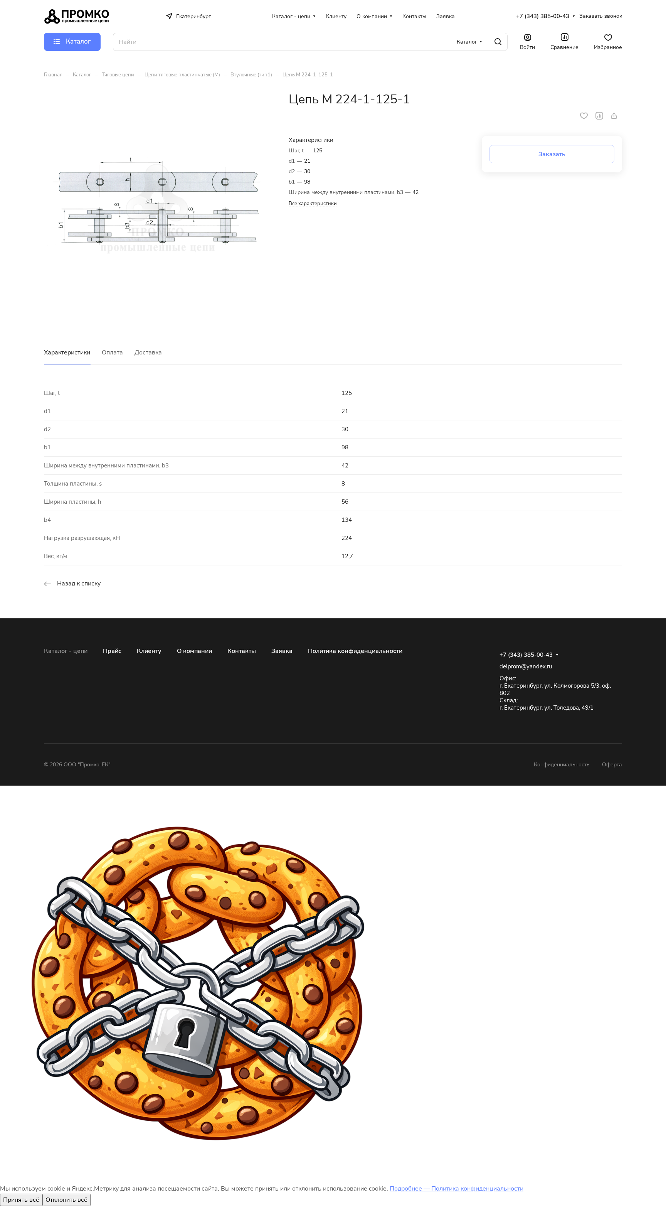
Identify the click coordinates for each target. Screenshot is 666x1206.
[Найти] (498, 42)
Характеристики (67, 352)
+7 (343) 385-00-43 (542, 16)
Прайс (112, 651)
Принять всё (21, 1200)
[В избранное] (584, 116)
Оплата (112, 352)
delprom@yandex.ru (526, 666)
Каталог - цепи (65, 651)
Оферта (612, 764)
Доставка (148, 352)
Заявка (282, 651)
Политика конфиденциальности (355, 651)
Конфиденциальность (562, 764)
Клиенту (149, 651)
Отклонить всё (66, 1200)
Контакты (241, 651)
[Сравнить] (599, 116)
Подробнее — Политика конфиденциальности (456, 1188)
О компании (194, 651)
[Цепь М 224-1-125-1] (158, 206)
